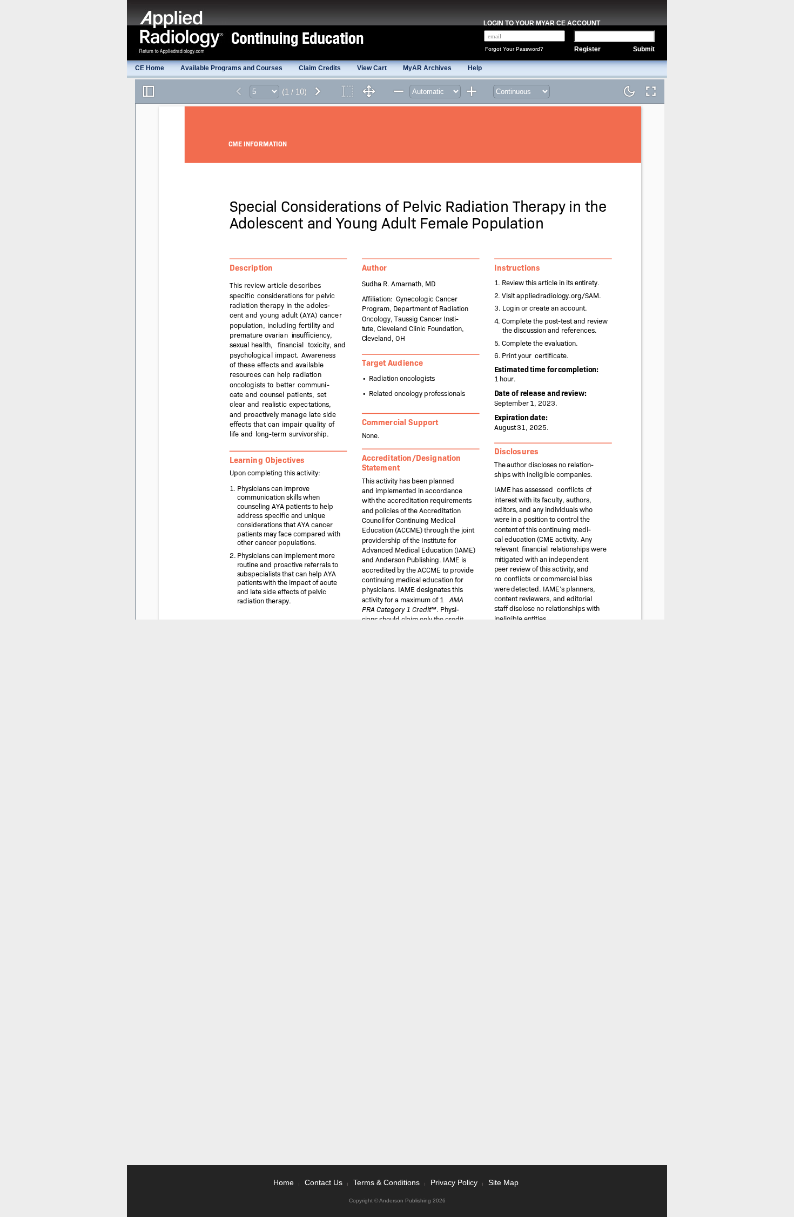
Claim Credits (320, 68)
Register (587, 49)
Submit (644, 49)
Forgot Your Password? (514, 49)
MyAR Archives (427, 68)
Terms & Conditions (386, 1182)
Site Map (503, 1182)
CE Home (149, 68)
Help (475, 68)
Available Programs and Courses (231, 68)
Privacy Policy (453, 1182)
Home (283, 1182)
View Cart (372, 68)
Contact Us (323, 1182)
